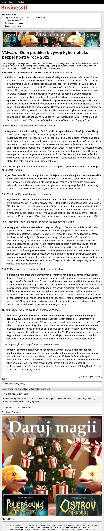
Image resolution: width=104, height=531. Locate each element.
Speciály (36, 402)
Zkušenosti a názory (22, 402)
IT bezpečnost (79, 399)
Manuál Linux (8, 519)
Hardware (7, 402)
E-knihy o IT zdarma (11, 412)
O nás (4, 2)
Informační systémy (13, 26)
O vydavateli (14, 529)
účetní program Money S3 (76, 529)
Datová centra (60, 399)
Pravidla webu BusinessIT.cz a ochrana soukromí (38, 529)
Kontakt (21, 2)
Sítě (70, 399)
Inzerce (12, 2)
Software (90, 399)
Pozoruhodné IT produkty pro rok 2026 (25, 18)
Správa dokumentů (13, 20)
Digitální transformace (14, 23)
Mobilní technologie (44, 399)
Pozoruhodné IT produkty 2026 (16, 408)
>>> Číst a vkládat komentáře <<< (17, 394)
